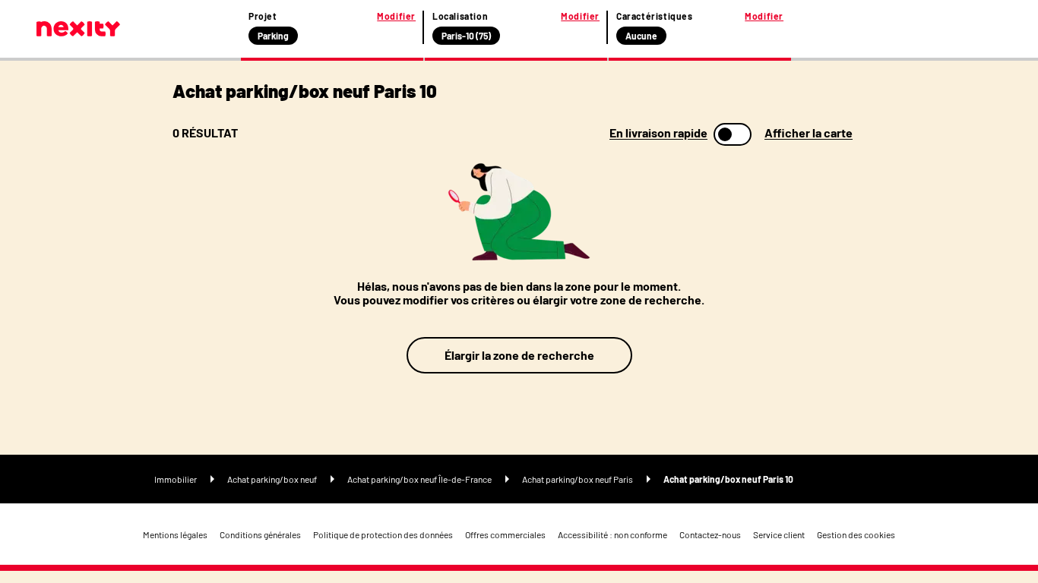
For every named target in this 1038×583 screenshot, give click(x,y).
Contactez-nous (710, 534)
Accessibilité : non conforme (612, 534)
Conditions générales (260, 534)
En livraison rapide (658, 133)
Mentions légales (175, 534)
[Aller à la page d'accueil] (78, 28)
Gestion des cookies (856, 534)
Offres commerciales (505, 534)
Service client (779, 534)
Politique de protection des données (383, 534)
